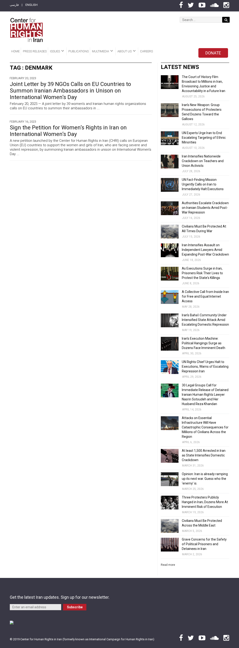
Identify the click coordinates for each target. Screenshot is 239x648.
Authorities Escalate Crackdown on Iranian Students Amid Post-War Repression (205, 207)
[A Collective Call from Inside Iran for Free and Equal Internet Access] (170, 297)
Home (15, 51)
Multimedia (100, 51)
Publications (78, 51)
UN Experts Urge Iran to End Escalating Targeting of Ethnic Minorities (204, 137)
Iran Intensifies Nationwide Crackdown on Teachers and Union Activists (203, 160)
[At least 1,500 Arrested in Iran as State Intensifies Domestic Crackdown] (170, 456)
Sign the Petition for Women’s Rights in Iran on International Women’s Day (68, 130)
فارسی (14, 5)
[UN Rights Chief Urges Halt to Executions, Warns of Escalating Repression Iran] (170, 367)
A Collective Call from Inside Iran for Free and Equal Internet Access (205, 296)
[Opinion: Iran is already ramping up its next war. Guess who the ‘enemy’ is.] (170, 479)
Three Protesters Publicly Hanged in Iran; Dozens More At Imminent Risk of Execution (205, 502)
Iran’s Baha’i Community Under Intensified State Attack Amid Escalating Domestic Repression (205, 319)
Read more (168, 564)
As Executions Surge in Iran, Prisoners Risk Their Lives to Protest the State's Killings (202, 273)
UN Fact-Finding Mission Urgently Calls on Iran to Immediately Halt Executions (203, 184)
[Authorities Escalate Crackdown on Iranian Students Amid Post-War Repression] (170, 208)
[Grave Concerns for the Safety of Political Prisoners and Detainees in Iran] (170, 545)
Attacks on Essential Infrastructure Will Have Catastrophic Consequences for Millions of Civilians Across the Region (205, 427)
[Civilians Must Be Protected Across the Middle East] (170, 526)
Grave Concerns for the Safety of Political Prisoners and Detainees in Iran (204, 544)
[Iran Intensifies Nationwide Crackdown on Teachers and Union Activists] (170, 161)
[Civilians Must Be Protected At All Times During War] (170, 232)
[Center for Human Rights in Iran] (26, 30)
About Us (124, 51)
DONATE (213, 52)
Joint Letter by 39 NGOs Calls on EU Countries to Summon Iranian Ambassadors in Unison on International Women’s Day (70, 90)
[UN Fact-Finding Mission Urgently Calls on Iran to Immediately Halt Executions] (170, 185)
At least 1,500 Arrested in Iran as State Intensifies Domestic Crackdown (203, 455)
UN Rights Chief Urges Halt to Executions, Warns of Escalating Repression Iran (205, 366)
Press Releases (35, 51)
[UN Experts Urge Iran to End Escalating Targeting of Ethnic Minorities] (170, 138)
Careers (146, 51)
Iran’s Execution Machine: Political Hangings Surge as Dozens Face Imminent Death (203, 343)
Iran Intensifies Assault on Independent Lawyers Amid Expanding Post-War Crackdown (205, 249)
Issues (55, 51)
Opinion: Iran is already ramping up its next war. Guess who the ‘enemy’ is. (205, 478)
